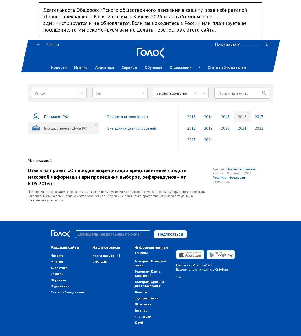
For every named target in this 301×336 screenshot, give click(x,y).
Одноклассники (146, 298)
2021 (242, 128)
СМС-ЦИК (99, 262)
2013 (191, 116)
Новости (59, 67)
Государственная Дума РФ (65, 128)
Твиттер (140, 310)
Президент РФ (56, 116)
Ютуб (138, 322)
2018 (191, 128)
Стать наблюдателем (227, 67)
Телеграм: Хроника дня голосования (149, 284)
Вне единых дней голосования (132, 128)
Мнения (81, 67)
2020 (225, 128)
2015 (225, 116)
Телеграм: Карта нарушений (147, 273)
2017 (259, 116)
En (267, 44)
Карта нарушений (106, 255)
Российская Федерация (229, 177)
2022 (259, 128)
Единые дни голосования (127, 116)
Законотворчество (241, 169)
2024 (208, 139)
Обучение (153, 67)
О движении (180, 67)
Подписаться (170, 234)
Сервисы (129, 67)
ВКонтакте (142, 304)
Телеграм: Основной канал (150, 263)
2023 (191, 139)
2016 (242, 116)
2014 (208, 116)
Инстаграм (142, 316)
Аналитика (104, 67)
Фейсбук (141, 292)
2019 (208, 128)
